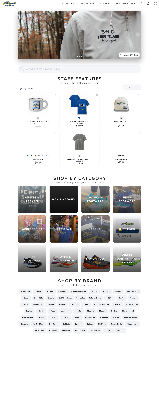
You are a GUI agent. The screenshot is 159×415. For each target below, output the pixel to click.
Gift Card (80, 3)
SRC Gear (90, 3)
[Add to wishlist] (55, 95)
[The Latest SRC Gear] (79, 35)
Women (115, 3)
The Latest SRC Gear (129, 55)
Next (138, 34)
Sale (133, 3)
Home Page (67, 3)
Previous (21, 34)
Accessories (101, 3)
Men (124, 3)
